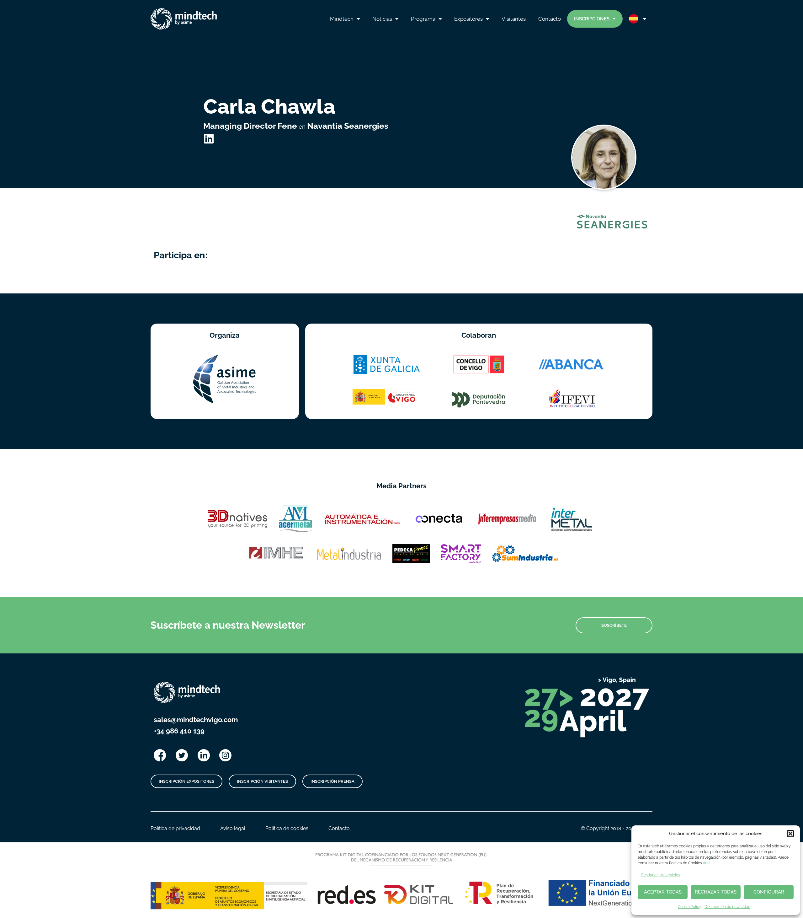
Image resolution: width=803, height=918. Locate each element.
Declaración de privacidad (727, 907)
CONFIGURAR (768, 892)
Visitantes (514, 19)
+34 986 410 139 (179, 731)
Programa (423, 19)
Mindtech (342, 19)
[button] (790, 833)
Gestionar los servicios (660, 875)
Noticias (382, 19)
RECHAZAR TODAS (716, 892)
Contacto (549, 19)
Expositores (468, 19)
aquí (706, 863)
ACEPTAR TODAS (663, 892)
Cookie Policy (689, 907)
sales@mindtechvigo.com (196, 720)
